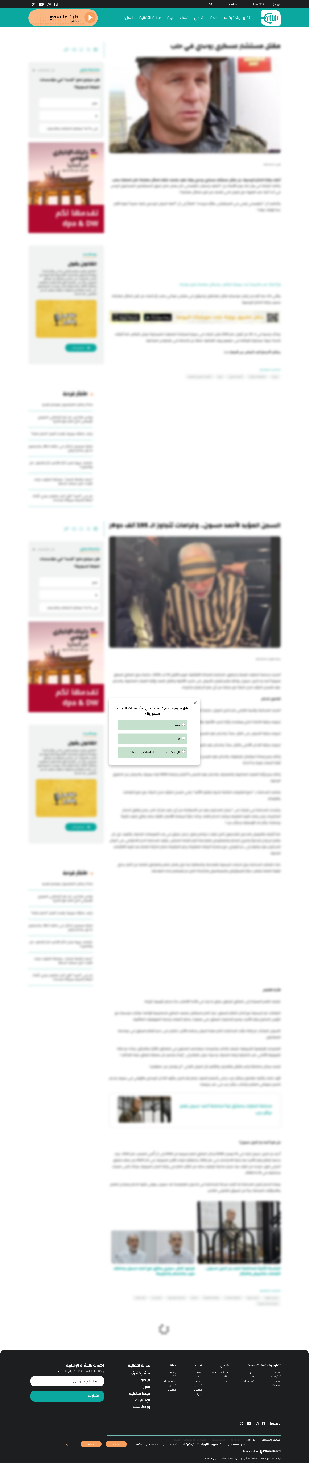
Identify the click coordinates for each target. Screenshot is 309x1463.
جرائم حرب (156, 1298)
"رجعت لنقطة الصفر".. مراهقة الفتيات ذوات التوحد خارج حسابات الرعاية (63, 481)
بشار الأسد (140, 1298)
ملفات (198, 1376)
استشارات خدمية (219, 1372)
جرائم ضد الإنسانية (176, 1298)
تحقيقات (276, 1376)
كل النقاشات (46, 70)
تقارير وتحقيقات (237, 17)
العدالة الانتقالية (211, 1298)
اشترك (93, 1396)
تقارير (278, 1372)
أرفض (91, 1444)
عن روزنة (250, 1440)
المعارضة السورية (257, 377)
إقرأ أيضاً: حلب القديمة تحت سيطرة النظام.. (251, 284)
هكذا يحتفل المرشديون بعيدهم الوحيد (67, 404)
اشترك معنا (259, 4)
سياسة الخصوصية (271, 1440)
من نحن (277, 4)
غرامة (194, 1298)
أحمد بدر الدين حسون (268, 1304)
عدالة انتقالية (150, 17)
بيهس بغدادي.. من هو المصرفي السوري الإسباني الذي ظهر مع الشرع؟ (65, 419)
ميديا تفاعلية (139, 1393)
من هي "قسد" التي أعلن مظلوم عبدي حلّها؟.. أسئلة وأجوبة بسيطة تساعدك (62, 498)
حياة (170, 17)
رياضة (173, 1372)
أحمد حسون (252, 1298)
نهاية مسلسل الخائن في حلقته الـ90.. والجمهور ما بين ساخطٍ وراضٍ (60, 448)
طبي (252, 1372)
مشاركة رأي (139, 1373)
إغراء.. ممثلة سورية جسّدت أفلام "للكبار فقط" (62, 433)
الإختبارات (142, 1400)
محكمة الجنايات (233, 1298)
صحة (214, 17)
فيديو (199, 1381)
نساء (184, 17)
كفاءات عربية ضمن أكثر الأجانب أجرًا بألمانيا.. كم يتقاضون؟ (61, 465)
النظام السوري (235, 377)
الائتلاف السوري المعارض (199, 377)
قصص (277, 1381)
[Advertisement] (195, 248)
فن (174, 1376)
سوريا (274, 377)
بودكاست (141, 1407)
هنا (226, 352)
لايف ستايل (249, 1381)
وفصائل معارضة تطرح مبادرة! (200, 284)
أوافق (116, 1444)
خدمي (199, 17)
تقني (225, 1376)
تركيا (220, 377)
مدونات (276, 1385)
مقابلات (197, 1390)
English (233, 4)
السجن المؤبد (271, 1298)
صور (146, 1386)
